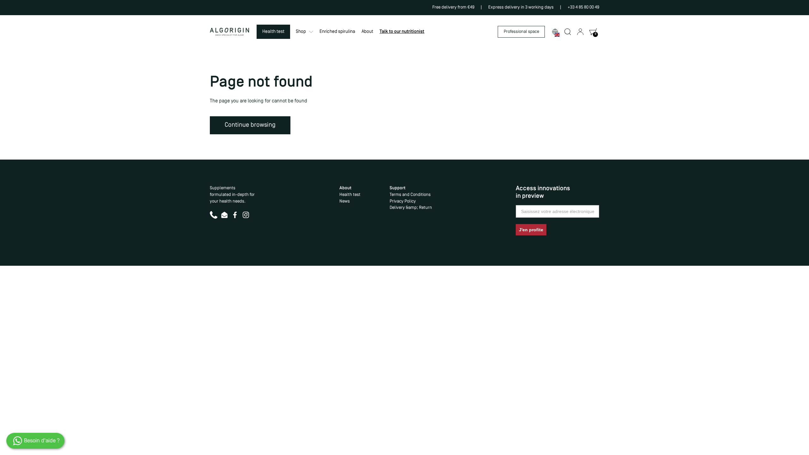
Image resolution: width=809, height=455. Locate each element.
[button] (555, 32)
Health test (349, 195)
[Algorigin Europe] (229, 32)
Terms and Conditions (410, 195)
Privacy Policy (403, 201)
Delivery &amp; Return (411, 208)
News (344, 201)
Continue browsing (250, 125)
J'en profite (531, 229)
